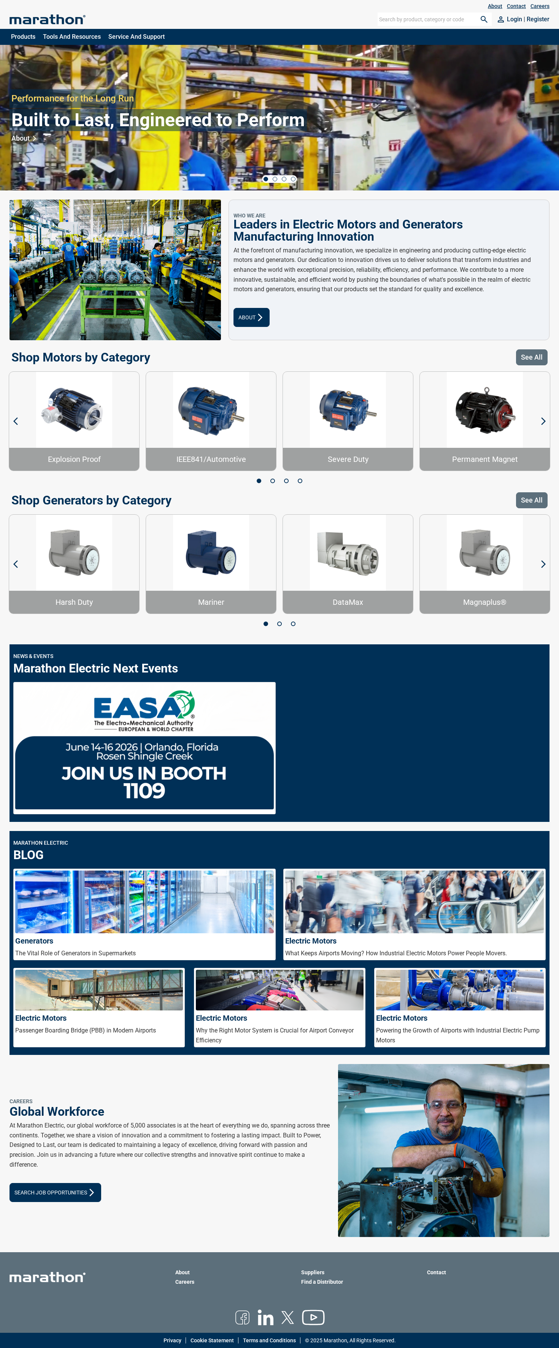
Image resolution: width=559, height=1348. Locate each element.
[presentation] (279, 674)
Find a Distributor (322, 1282)
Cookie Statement (212, 1340)
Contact (516, 6)
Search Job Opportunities (55, 1192)
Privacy (172, 1340)
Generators (34, 940)
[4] (300, 481)
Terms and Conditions (269, 1340)
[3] (286, 481)
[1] (259, 481)
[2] (272, 481)
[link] (509, 19)
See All (532, 357)
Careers (539, 6)
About (495, 6)
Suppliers (312, 1272)
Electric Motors (311, 940)
